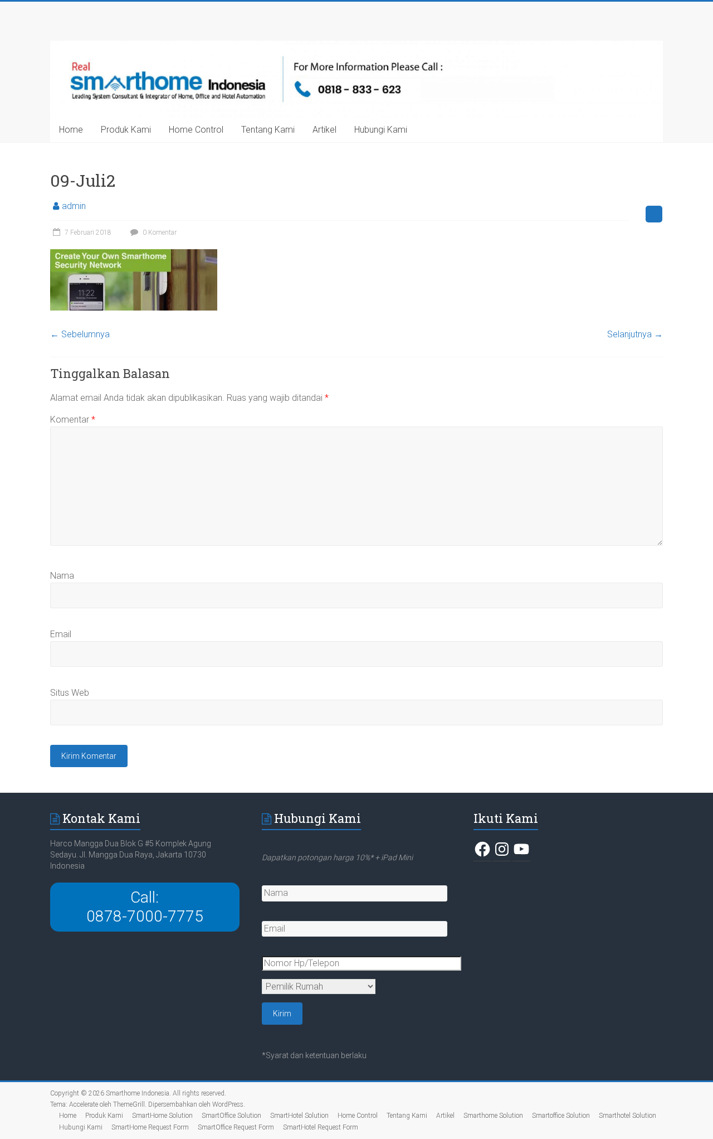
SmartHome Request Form (150, 1127)
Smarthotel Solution (627, 1115)
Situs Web (69, 692)
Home (71, 129)
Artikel (324, 129)
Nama (62, 575)
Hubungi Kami (380, 129)
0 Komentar (159, 232)
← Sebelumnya (80, 334)
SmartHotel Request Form (320, 1127)
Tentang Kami (268, 129)
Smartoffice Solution (561, 1115)
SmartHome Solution (162, 1115)
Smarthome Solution (493, 1115)
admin (74, 206)
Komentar (72, 419)
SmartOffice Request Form (236, 1127)
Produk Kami (126, 129)
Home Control (196, 129)
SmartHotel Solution (299, 1115)
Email (60, 634)
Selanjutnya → (635, 334)
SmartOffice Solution (231, 1115)
